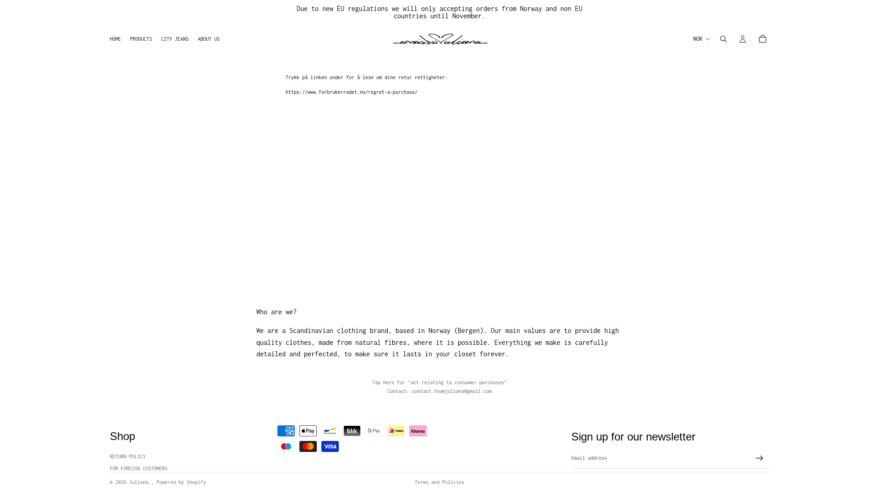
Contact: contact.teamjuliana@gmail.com (439, 391)
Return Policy (128, 456)
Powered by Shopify (181, 482)
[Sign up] (759, 458)
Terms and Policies (439, 482)
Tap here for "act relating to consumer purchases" (439, 382)
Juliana (140, 482)
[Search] (723, 39)
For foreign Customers (139, 468)
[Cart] (763, 39)
